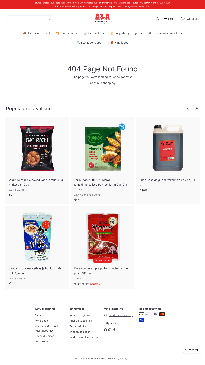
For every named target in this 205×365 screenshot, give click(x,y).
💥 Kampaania (65, 33)
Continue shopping (102, 83)
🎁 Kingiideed (119, 42)
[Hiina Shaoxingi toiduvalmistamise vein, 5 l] (168, 156)
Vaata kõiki (192, 108)
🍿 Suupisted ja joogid (125, 33)
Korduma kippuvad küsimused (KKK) (46, 328)
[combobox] (30, 18)
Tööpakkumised (45, 336)
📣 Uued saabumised (36, 33)
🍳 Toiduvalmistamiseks (164, 33)
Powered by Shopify (117, 358)
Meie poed (41, 320)
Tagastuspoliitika (79, 331)
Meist (38, 315)
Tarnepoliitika (77, 326)
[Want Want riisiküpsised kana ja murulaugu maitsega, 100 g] (37, 158)
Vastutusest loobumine (83, 337)
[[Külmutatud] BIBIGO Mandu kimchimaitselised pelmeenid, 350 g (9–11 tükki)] (102, 160)
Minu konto (42, 341)
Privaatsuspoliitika (80, 320)
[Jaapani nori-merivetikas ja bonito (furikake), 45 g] (37, 247)
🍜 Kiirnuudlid (92, 33)
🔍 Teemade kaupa (89, 42)
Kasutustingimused (81, 315)
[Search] (50, 18)
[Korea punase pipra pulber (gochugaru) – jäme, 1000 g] (102, 247)
